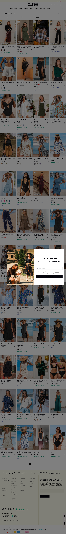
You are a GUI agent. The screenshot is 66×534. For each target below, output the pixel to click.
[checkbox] (36, 271)
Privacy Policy (45, 273)
